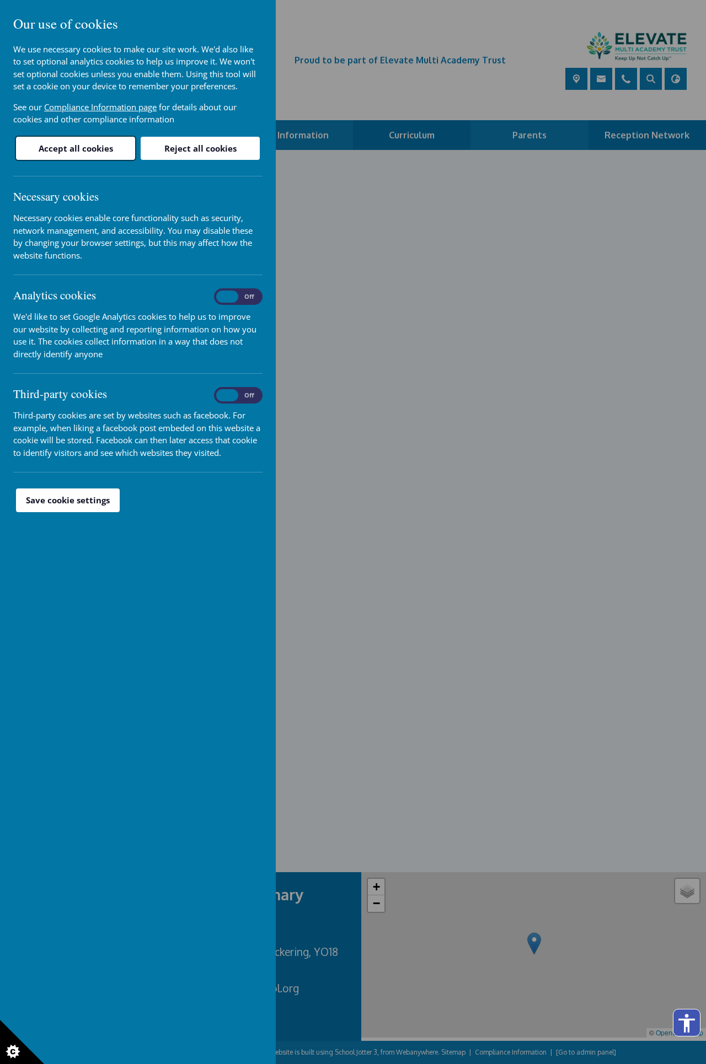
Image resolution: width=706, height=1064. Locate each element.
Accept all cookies (76, 148)
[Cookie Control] (22, 1042)
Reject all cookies (200, 148)
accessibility (687, 1023)
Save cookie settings (68, 500)
